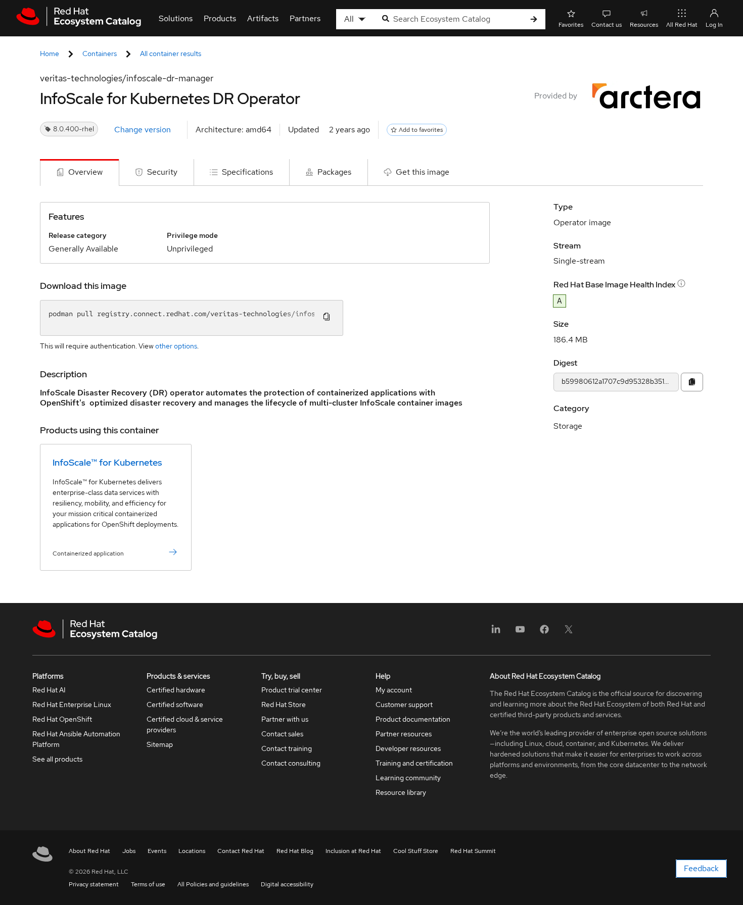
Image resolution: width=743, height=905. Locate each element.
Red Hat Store (283, 704)
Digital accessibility (287, 884)
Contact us (606, 25)
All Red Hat (682, 25)
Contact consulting (290, 763)
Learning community (408, 777)
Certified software (175, 704)
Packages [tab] (334, 172)
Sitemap (160, 744)
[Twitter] (569, 632)
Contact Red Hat (240, 851)
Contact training (286, 748)
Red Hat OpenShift (62, 719)
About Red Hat (89, 851)
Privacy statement (94, 884)
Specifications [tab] (247, 172)
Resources (644, 25)
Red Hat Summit (473, 851)
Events (157, 851)
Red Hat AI (49, 689)
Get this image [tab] (422, 172)
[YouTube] (520, 632)
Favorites (571, 25)
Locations (191, 851)
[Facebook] (544, 632)
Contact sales (282, 733)
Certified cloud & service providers (185, 724)
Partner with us (284, 719)
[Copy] (692, 382)
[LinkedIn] (496, 632)
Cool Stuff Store (415, 851)
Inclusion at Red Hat (353, 851)
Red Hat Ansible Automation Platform (76, 739)
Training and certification (414, 763)
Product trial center (291, 689)
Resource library (401, 792)
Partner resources (404, 733)
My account (394, 689)
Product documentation (413, 719)
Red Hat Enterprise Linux (71, 704)
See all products (57, 759)
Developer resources (408, 748)
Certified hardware (176, 689)
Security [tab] (162, 172)
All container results (170, 53)
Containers (99, 53)
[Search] (533, 19)
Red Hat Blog (294, 851)
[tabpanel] (371, 394)
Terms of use (148, 884)
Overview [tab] (85, 172)
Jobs (128, 851)
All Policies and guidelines (213, 884)
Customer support (404, 704)
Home (49, 53)
